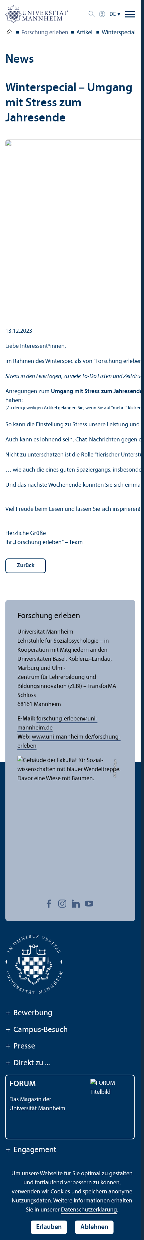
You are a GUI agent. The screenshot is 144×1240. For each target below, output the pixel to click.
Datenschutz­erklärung (89, 1210)
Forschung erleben (44, 33)
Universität (9, 33)
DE (113, 14)
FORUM (22, 1084)
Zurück (25, 565)
